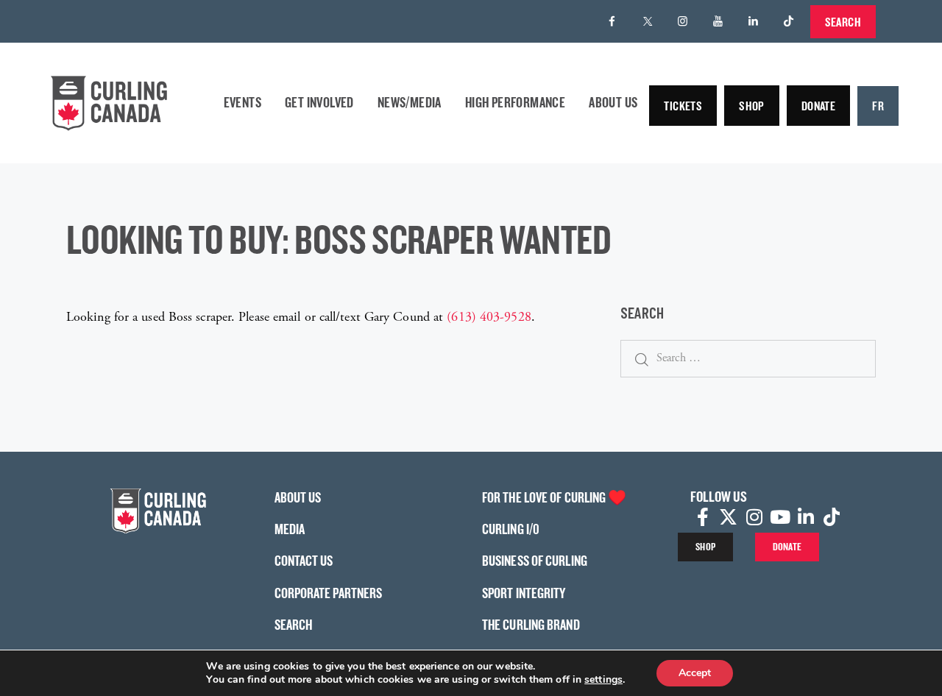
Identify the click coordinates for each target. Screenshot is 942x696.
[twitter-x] (648, 21)
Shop (752, 105)
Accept (695, 673)
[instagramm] (683, 21)
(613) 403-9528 (489, 316)
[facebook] (612, 21)
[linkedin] (754, 21)
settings (603, 679)
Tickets (683, 105)
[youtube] (718, 21)
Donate (818, 105)
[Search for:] (748, 357)
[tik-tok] (789, 21)
